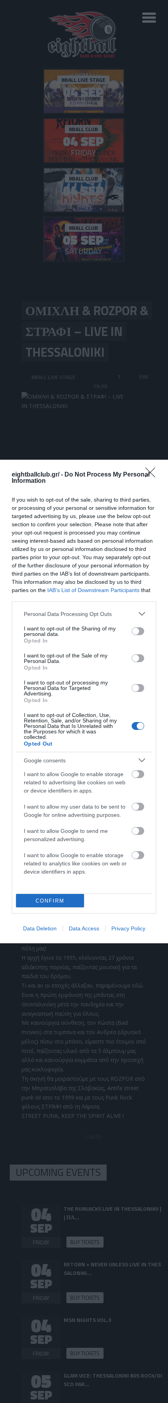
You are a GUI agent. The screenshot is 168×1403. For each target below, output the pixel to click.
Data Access (84, 928)
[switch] (138, 631)
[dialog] (84, 701)
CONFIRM (50, 901)
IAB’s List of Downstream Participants (93, 590)
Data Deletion (40, 928)
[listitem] (84, 614)
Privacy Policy (128, 928)
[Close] (152, 475)
